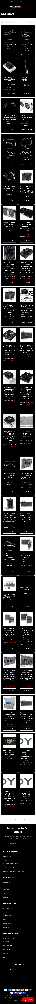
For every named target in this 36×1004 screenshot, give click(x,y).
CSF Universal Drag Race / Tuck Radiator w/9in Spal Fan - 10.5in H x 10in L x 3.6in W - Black (26, 267)
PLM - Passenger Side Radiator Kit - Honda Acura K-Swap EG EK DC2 (26, 308)
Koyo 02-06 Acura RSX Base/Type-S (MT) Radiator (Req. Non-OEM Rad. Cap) (9, 795)
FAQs (5, 860)
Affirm (5, 893)
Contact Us (7, 856)
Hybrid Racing (8, 949)
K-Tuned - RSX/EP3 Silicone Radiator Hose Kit (9, 557)
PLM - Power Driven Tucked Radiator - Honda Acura (26, 118)
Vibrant (6, 953)
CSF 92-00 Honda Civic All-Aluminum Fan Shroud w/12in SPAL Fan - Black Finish (9, 349)
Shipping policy (13, 1000)
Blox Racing (7, 945)
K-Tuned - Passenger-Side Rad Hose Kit (10, 154)
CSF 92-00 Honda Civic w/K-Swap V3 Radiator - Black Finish (26, 226)
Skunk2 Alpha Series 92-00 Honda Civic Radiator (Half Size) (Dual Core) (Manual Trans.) (9, 267)
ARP (4, 957)
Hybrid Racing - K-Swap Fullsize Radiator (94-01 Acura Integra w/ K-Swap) (26, 348)
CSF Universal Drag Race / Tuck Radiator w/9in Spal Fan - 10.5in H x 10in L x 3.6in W (9, 391)
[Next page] (29, 820)
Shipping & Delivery (10, 864)
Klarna (6, 897)
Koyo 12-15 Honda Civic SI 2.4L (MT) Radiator (26, 794)
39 (25, 820)
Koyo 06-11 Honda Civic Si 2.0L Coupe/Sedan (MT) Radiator (26, 754)
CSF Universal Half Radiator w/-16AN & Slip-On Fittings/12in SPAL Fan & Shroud (9, 435)
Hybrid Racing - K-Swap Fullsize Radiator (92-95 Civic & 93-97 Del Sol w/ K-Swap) (26, 517)
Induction (7, 923)
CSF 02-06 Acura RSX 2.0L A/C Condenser (9, 752)
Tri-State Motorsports (16, 995)
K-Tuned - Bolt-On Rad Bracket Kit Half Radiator (9, 117)
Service (6, 890)
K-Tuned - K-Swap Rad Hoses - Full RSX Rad (26, 154)
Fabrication (7, 927)
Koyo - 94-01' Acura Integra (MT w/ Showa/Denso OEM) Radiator (9, 716)
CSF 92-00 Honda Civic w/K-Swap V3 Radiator (26, 434)
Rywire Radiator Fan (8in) (26, 588)
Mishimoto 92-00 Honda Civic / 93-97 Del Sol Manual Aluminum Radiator (26, 633)
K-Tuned (6, 942)
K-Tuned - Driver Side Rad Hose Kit (26, 44)
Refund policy (11, 997)
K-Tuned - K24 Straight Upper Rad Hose (26, 79)
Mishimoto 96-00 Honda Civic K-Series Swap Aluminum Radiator (9, 632)
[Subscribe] (31, 843)
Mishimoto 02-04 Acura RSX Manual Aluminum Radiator (26, 557)
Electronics (7, 908)
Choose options (26, 55)
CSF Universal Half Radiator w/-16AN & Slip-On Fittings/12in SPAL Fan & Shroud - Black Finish (26, 392)
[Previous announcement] (3, 2)
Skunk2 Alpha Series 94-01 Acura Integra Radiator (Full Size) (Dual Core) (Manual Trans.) (26, 675)
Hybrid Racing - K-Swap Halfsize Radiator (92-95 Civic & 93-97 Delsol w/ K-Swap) (9, 309)
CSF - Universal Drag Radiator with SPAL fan (9, 79)
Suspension (7, 916)
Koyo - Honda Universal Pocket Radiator (9, 224)
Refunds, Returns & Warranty (14, 871)
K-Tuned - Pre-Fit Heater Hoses (9, 44)
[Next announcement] (33, 2)
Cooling (6, 912)
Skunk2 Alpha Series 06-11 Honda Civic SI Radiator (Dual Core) (26, 477)
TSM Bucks (7, 886)
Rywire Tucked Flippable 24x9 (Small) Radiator (9, 596)
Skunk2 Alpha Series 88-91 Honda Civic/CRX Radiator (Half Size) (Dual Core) (9, 517)
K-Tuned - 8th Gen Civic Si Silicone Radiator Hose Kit (9, 477)
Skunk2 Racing (8, 938)
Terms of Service (9, 867)
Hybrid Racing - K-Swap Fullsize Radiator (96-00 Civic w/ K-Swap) (26, 715)
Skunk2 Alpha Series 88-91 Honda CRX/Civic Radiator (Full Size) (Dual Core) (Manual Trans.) (9, 675)
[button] (3, 7)
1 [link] (6, 820)
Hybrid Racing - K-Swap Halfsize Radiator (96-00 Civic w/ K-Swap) (26, 189)
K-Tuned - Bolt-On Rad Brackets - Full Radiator (9, 188)
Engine (5, 920)
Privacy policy (20, 997)
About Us (6, 882)
